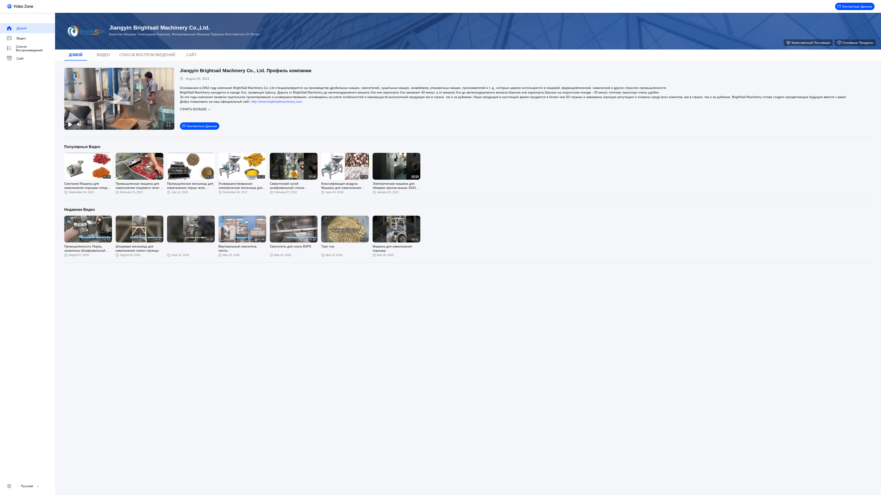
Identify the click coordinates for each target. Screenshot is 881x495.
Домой (21, 28)
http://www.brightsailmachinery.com (276, 101)
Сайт (20, 58)
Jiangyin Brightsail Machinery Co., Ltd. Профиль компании (245, 70)
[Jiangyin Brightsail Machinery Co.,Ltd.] (85, 31)
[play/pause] (70, 124)
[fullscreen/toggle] (168, 124)
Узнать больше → (195, 109)
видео (21, 38)
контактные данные (857, 6)
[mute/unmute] (79, 124)
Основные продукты (857, 42)
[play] (119, 98)
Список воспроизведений (29, 48)
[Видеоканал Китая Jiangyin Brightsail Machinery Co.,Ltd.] (19, 6)
